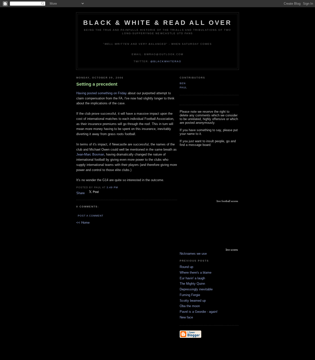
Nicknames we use (193, 253)
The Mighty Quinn (192, 283)
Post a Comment (90, 215)
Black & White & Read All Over (157, 22)
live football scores (227, 201)
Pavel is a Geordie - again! (199, 311)
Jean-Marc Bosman (90, 154)
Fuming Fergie (190, 295)
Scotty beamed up (193, 300)
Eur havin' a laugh (192, 278)
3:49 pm (112, 187)
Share (80, 193)
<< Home (83, 222)
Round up (186, 267)
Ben (183, 83)
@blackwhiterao (165, 61)
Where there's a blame (195, 272)
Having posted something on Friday (102, 93)
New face (186, 317)
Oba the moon (190, 306)
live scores (232, 249)
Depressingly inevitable (196, 289)
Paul (183, 87)
